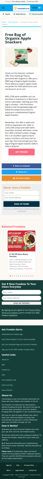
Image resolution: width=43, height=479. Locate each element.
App (3, 365)
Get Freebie (21, 152)
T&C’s (8, 470)
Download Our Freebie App (12, 334)
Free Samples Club (9, 380)
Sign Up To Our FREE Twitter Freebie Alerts (18, 349)
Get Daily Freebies (23, 178)
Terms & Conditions (10, 312)
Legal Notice (19, 470)
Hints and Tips (7, 385)
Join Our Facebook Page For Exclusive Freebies (19, 344)
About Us (5, 359)
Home (4, 22)
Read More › (28, 269)
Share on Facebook (22, 166)
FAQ (3, 375)
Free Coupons (13, 22)
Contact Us (6, 370)
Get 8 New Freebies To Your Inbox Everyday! (18, 339)
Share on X (22, 172)
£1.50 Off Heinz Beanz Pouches (18, 255)
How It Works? (7, 390)
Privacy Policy (34, 310)
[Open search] (3, 8)
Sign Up (8, 465)
